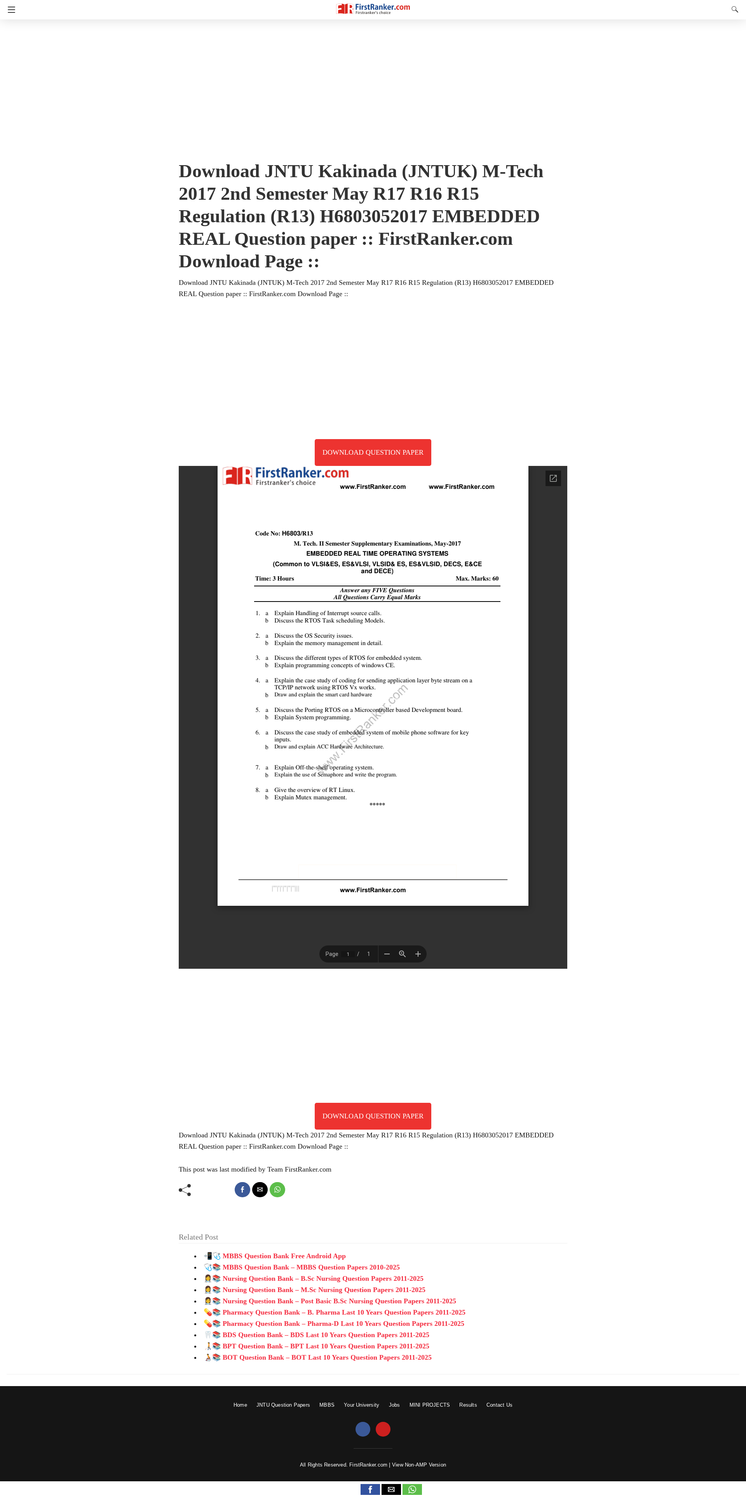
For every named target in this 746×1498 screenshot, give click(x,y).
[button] (370, 1489)
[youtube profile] (383, 1430)
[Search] (733, 9)
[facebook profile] (363, 1430)
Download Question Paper (373, 452)
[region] (373, 87)
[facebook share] (242, 1189)
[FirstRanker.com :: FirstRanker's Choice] (373, 5)
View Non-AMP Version (419, 1465)
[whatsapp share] (277, 1189)
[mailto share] (260, 1189)
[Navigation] (9, 9)
